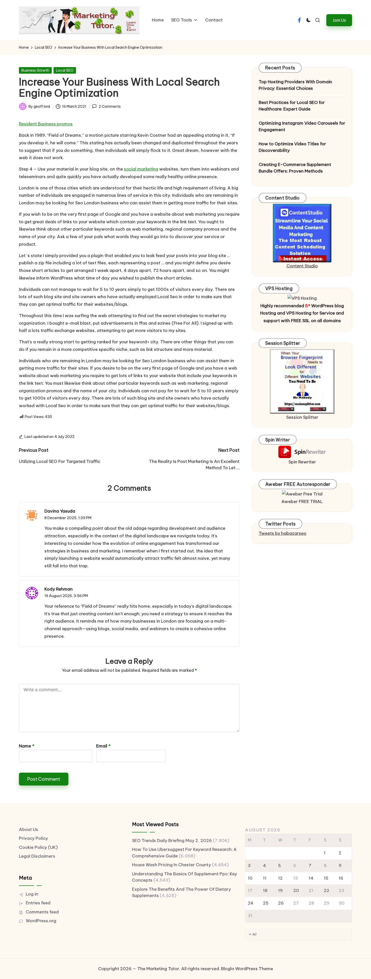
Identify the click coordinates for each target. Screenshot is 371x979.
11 (265, 878)
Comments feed (42, 912)
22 (326, 890)
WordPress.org (41, 921)
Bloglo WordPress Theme (247, 968)
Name (26, 746)
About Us (28, 829)
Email (103, 746)
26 (281, 903)
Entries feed (38, 903)
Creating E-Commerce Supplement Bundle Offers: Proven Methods (295, 168)
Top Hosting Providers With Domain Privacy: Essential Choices (295, 85)
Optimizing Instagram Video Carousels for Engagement (302, 126)
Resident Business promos (46, 124)
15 (326, 878)
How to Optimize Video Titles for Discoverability (292, 147)
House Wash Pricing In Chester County (171, 865)
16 (341, 878)
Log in (32, 894)
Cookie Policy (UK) (38, 847)
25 (266, 903)
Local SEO (64, 70)
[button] (339, 20)
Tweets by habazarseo (282, 533)
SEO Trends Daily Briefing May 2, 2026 (172, 840)
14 (311, 878)
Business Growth (35, 70)
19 (280, 890)
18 (265, 890)
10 (250, 878)
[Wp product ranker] (302, 381)
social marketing (141, 169)
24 (250, 903)
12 (280, 878)
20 (296, 890)
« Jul (253, 934)
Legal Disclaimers (37, 856)
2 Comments (109, 106)
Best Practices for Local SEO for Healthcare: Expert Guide (292, 106)
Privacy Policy (33, 838)
